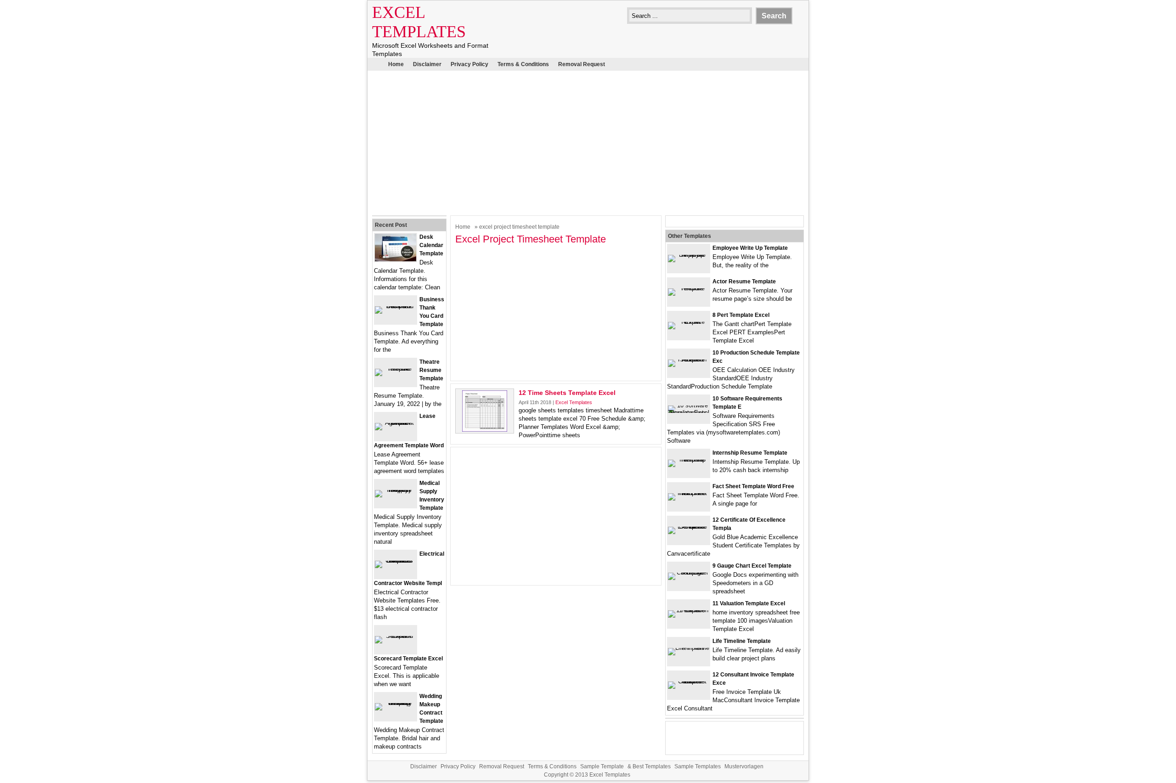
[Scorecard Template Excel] (395, 635)
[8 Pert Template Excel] (688, 321)
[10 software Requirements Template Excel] (688, 412)
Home (396, 64)
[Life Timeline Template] (688, 647)
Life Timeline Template (741, 641)
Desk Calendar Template (431, 245)
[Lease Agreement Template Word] (395, 422)
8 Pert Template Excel (740, 315)
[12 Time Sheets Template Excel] (484, 429)
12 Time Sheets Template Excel (567, 392)
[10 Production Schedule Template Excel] (688, 359)
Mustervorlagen (743, 766)
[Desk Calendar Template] (395, 259)
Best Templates (652, 766)
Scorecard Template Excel (408, 658)
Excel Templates (573, 402)
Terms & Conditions (523, 64)
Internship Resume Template (749, 453)
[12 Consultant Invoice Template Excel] (688, 681)
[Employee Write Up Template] (688, 254)
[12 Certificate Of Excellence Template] (688, 526)
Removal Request (581, 64)
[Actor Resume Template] (688, 288)
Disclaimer (427, 64)
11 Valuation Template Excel (748, 603)
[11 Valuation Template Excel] (688, 610)
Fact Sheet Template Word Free (753, 486)
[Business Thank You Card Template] (395, 306)
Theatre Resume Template (431, 370)
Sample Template (602, 766)
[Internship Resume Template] (688, 459)
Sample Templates (697, 766)
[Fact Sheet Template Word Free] (688, 493)
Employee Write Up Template (750, 248)
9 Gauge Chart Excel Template (752, 566)
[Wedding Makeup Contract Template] (395, 702)
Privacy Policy (469, 64)
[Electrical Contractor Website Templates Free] (395, 560)
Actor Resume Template (744, 281)
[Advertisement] (588, 142)
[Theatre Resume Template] (395, 368)
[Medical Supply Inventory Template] (395, 489)
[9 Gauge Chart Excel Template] (688, 572)
